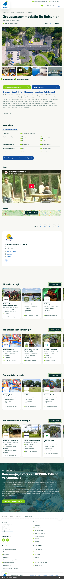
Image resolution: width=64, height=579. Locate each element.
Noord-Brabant (14, 307)
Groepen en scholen (39, 533)
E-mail (8, 256)
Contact (36, 560)
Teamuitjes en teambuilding (10, 560)
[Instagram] (7, 540)
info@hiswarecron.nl (7, 531)
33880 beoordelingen (33, 315)
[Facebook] (3, 540)
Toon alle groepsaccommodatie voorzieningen (17, 158)
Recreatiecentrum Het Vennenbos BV (31, 350)
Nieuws (36, 557)
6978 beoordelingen (32, 360)
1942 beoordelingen (11, 360)
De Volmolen (28, 395)
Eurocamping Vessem (51, 395)
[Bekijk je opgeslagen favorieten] (43, 6)
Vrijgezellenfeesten (8, 562)
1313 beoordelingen (52, 406)
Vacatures (37, 554)
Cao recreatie (38, 565)
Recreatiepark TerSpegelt (32, 440)
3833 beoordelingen (52, 360)
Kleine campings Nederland (10, 568)
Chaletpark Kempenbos (10, 440)
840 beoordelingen (11, 317)
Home (12, 12)
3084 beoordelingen (32, 451)
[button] (60, 304)
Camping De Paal (8, 349)
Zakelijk (36, 538)
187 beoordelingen (13, 23)
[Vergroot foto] (9, 71)
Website (9, 254)
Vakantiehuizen (51, 6)
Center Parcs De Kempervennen (49, 441)
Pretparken (6, 554)
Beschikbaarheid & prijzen (12, 87)
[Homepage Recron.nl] (5, 575)
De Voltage (47, 304)
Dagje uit (36, 541)
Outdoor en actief (39, 536)
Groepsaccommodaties (9, 549)
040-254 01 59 (11, 251)
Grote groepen (29, 12)
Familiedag (6, 557)
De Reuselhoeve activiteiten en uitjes (10, 304)
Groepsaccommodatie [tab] (10, 129)
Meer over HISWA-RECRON (12, 501)
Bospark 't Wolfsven (50, 349)
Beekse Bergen (28, 304)
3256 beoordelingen (52, 315)
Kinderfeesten (7, 565)
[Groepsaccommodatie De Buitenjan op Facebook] (6, 260)
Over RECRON (38, 549)
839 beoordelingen (11, 455)
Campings (37, 525)
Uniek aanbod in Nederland (40, 1)
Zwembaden (6, 552)
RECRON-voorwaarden (40, 562)
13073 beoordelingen (52, 453)
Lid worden (37, 552)
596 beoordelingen (32, 406)
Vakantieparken (38, 530)
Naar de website (39, 87)
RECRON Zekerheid (54, 1)
